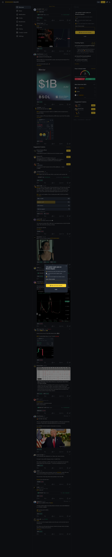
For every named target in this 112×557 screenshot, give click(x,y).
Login (56, 289)
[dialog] (56, 278)
